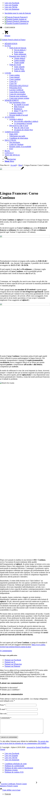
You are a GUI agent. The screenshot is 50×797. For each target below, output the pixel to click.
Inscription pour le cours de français (18, 13)
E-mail (3, 709)
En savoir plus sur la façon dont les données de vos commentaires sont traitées (24, 742)
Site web (3, 714)
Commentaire (5, 718)
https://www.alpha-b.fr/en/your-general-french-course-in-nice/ (23, 646)
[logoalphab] (12, 40)
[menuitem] (27, 13)
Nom (2, 705)
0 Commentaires (6, 651)
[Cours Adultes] (12, 169)
